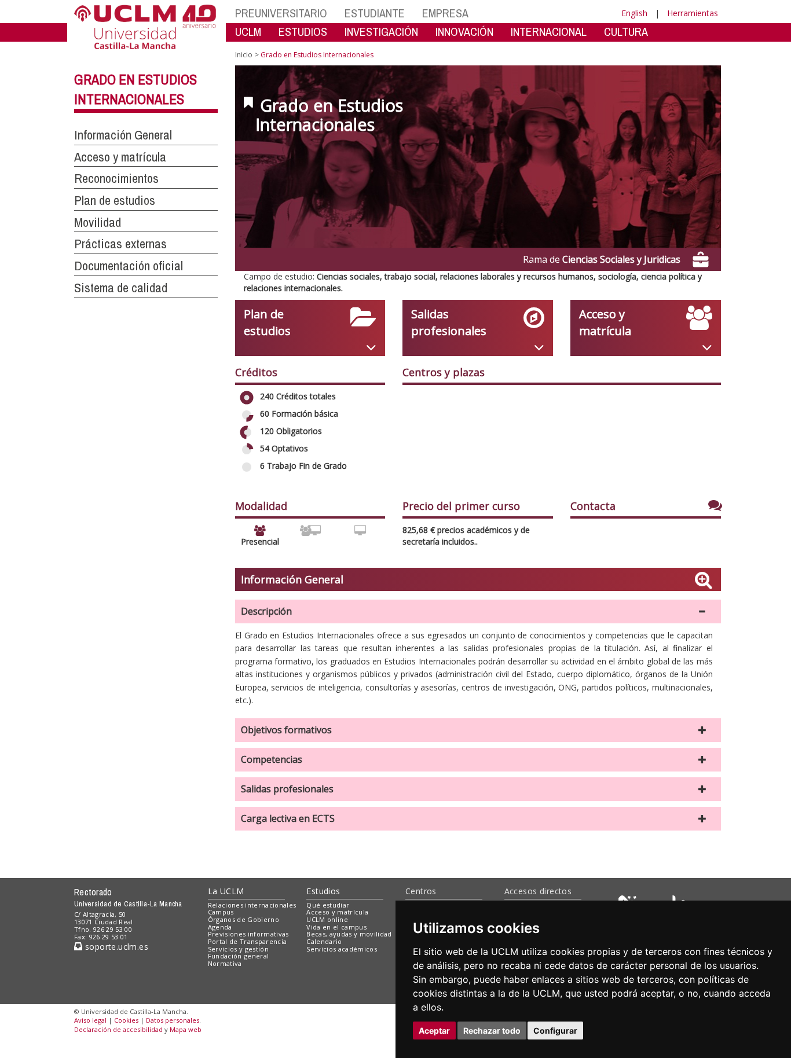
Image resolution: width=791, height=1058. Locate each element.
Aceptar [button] (434, 1030)
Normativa (225, 963)
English (634, 13)
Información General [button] (123, 135)
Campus (221, 912)
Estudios (323, 891)
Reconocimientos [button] (116, 178)
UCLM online (327, 919)
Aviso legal (90, 1020)
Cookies (126, 1020)
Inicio (243, 55)
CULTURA (626, 31)
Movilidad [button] (97, 222)
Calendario (324, 941)
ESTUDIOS (303, 31)
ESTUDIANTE (375, 13)
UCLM (248, 31)
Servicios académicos (341, 949)
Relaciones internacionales (252, 905)
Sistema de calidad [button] (120, 287)
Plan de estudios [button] (114, 200)
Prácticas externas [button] (120, 243)
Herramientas (692, 13)
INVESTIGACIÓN (381, 31)
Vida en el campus (336, 927)
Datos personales (172, 1020)
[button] (478, 611)
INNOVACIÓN (464, 31)
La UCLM (226, 891)
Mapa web (186, 1029)
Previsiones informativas (248, 934)
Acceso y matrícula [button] (120, 157)
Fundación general (238, 956)
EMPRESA (445, 13)
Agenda (220, 927)
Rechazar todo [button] (492, 1030)
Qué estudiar (327, 905)
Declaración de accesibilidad (118, 1029)
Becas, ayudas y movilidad (348, 934)
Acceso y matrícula (337, 912)
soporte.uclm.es (115, 946)
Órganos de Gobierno (243, 919)
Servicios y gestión (238, 949)
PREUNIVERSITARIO (281, 13)
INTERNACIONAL (549, 31)
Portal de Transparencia (247, 941)
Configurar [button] (555, 1030)
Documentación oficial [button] (128, 265)
